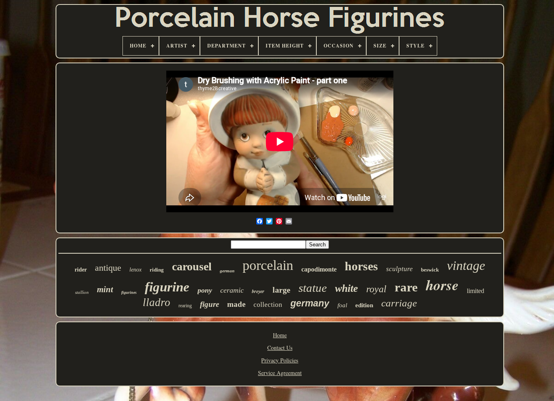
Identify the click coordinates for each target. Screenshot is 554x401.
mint (105, 289)
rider (81, 270)
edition (364, 305)
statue (312, 287)
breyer (258, 291)
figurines (129, 292)
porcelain (268, 265)
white (346, 288)
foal (342, 305)
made (236, 304)
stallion (82, 292)
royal (376, 289)
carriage (399, 303)
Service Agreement (280, 373)
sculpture (399, 269)
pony (205, 290)
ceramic (232, 290)
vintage (466, 265)
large (281, 289)
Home (280, 335)
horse (442, 285)
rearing (185, 305)
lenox (135, 270)
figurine (167, 287)
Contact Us (279, 347)
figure (209, 304)
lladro (156, 302)
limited (475, 290)
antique (108, 268)
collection (267, 304)
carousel (192, 266)
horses (361, 266)
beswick (430, 270)
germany (309, 303)
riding (157, 270)
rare (406, 287)
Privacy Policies (279, 360)
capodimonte (319, 269)
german (227, 270)
